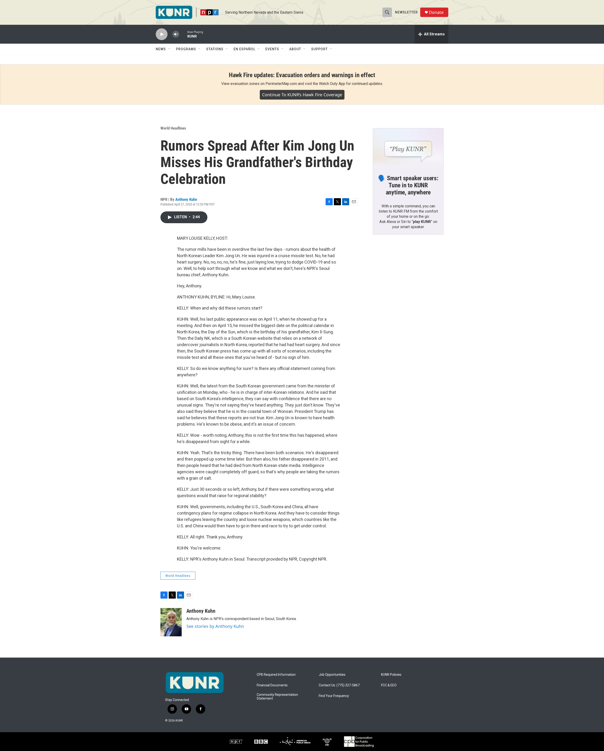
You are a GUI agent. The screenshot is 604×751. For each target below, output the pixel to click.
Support (319, 49)
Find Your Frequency (334, 696)
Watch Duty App (332, 83)
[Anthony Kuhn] (171, 622)
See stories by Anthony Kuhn (215, 626)
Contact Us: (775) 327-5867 (339, 685)
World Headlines (173, 128)
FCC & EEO (389, 685)
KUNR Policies (391, 674)
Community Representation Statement (277, 696)
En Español (244, 49)
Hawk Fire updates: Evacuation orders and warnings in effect (302, 75)
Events (272, 49)
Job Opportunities (332, 674)
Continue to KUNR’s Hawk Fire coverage (302, 94)
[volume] (176, 34)
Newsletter (406, 12)
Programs (186, 49)
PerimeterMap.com (281, 83)
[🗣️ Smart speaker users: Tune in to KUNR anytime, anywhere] (408, 148)
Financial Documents (272, 685)
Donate (436, 12)
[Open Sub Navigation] (169, 49)
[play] (161, 34)
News (161, 49)
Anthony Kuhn (186, 199)
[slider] (183, 34)
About (295, 49)
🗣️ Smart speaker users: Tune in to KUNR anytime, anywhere (408, 185)
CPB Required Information (276, 674)
